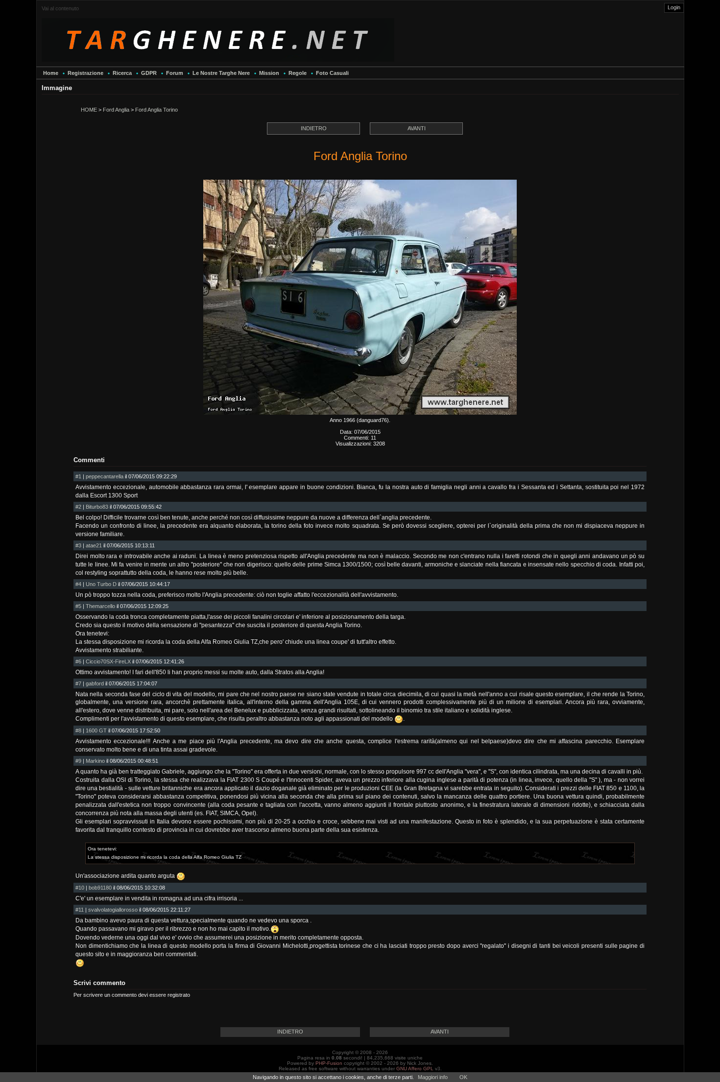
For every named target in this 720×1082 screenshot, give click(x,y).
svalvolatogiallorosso (113, 910)
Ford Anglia (116, 110)
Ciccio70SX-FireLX (108, 661)
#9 (78, 761)
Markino (95, 761)
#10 (79, 888)
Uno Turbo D (101, 584)
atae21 (94, 545)
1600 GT (96, 730)
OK (463, 1077)
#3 (78, 545)
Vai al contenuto (60, 8)
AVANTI (417, 128)
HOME (89, 110)
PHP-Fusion (328, 1063)
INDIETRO (314, 128)
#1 (78, 476)
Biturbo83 (97, 507)
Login (674, 7)
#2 (78, 507)
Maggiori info (433, 1077)
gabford (95, 683)
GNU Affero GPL (414, 1068)
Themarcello (100, 606)
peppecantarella (104, 476)
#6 (78, 661)
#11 (79, 910)
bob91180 (100, 888)
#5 (78, 606)
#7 (78, 683)
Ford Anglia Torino (156, 110)
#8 (78, 730)
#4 (78, 584)
